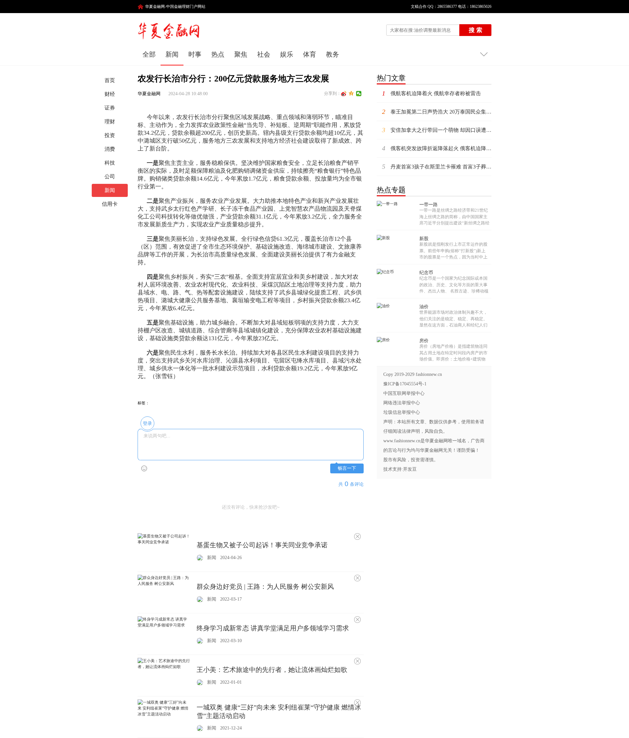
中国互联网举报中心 (404, 393)
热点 (217, 54)
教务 (332, 54)
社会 (263, 54)
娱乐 (286, 54)
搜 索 (475, 30)
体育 (309, 54)
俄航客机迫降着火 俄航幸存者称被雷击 (431, 93)
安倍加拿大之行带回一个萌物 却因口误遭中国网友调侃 (436, 129)
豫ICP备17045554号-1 (405, 383)
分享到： (332, 93)
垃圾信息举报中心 (401, 412)
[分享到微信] (359, 93)
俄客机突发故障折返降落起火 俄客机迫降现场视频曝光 (436, 148)
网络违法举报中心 (401, 402)
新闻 (172, 54)
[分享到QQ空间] (351, 93)
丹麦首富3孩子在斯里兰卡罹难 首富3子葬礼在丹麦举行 (436, 166)
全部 (149, 54)
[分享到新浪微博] (344, 93)
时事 (194, 54)
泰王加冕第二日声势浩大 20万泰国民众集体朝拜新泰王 (436, 111)
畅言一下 (347, 468)
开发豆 (410, 469)
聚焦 (240, 54)
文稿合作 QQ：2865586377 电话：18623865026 (449, 6)
